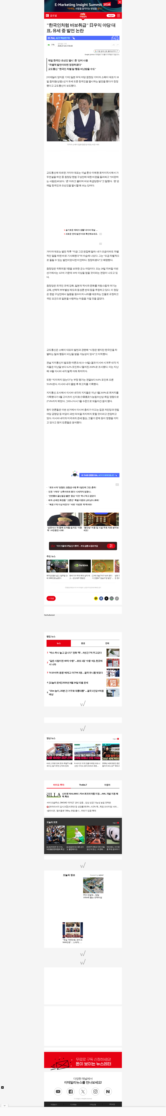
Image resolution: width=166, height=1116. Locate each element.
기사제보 (73, 1105)
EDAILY (47, 15)
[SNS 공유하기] (117, 45)
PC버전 (112, 1104)
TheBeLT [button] (83, 785)
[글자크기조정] (113, 45)
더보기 (115, 739)
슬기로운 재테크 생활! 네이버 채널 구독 (83, 230)
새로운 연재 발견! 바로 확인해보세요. (82, 234)
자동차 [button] (107, 785)
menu (118, 15)
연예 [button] (107, 643)
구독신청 (92, 1105)
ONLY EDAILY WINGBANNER (83, 15)
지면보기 (54, 1105)
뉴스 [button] (59, 643)
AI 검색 (111, 15)
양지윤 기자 (62, 44)
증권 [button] (83, 643)
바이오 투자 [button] (58, 785)
